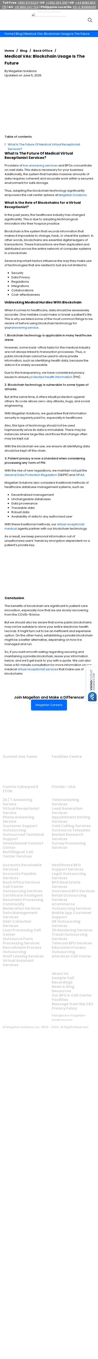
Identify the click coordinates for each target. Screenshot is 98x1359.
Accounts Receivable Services (22, 867)
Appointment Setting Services (71, 819)
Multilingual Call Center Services (18, 854)
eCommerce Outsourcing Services (71, 906)
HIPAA (80, 475)
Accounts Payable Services (19, 875)
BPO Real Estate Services (66, 884)
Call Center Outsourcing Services (22, 888)
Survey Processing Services (69, 845)
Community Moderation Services (22, 906)
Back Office (42, 50)
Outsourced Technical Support (23, 836)
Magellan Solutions (73, 195)
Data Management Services (20, 914)
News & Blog (63, 986)
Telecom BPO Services (72, 943)
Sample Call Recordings (63, 980)
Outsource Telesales (71, 830)
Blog (19, 34)
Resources (61, 991)
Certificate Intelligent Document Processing (23, 897)
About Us (60, 973)
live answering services (40, 165)
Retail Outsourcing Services (69, 897)
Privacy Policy (64, 1008)
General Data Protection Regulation (31, 475)
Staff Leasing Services (23, 956)
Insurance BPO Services (73, 891)
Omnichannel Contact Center (23, 845)
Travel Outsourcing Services (70, 936)
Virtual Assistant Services (18, 962)
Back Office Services (21, 882)
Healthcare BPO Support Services (67, 867)
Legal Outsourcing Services (69, 875)
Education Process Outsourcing (69, 949)
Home (9, 34)
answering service (25, 327)
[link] (20, 741)
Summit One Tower (20, 756)
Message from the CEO (72, 1004)
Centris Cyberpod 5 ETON (20, 788)
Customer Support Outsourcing (20, 828)
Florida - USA (63, 786)
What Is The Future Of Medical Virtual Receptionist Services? (44, 146)
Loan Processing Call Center (22, 932)
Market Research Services (67, 836)
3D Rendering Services (72, 930)
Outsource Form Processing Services (21, 941)
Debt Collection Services (17, 923)
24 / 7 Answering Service (17, 802)
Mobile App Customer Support (72, 914)
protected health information (50, 377)
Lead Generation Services (67, 810)
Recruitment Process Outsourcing (22, 949)
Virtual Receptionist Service (21, 810)
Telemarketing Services (65, 802)
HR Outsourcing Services (66, 923)
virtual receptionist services (38, 669)
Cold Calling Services (71, 825)
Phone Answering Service (18, 819)
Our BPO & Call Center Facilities (72, 997)
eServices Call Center (71, 956)
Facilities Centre (67, 756)
